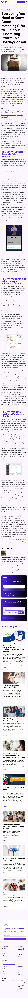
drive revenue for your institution (10, 91)
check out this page (12, 530)
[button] (26, 2)
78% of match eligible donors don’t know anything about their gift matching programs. (13, 115)
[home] (4, 2)
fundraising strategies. (7, 431)
